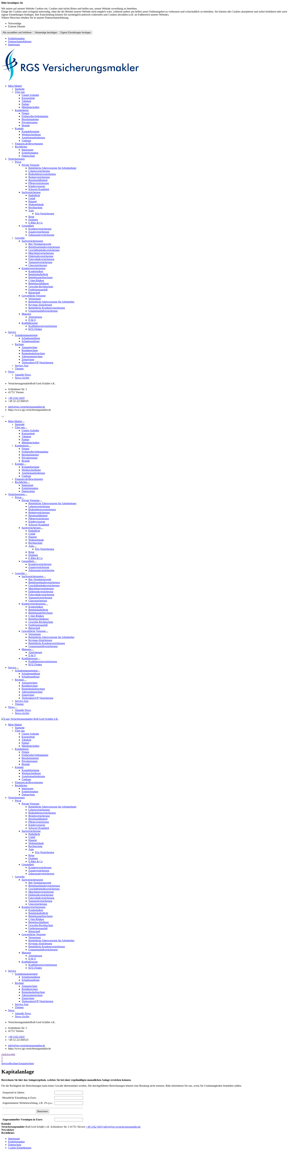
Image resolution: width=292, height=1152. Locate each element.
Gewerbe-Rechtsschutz (40, 286)
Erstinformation (16, 38)
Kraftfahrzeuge (30, 323)
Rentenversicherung (39, 177)
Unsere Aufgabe (30, 95)
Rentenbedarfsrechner (33, 353)
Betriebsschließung (38, 283)
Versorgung (34, 298)
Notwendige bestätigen (46, 32)
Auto (31, 210)
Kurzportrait (28, 98)
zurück (5, 1054)
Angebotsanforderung (33, 137)
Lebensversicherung (39, 171)
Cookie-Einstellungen (19, 1147)
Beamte (26, 125)
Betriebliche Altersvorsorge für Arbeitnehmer (52, 168)
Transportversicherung (40, 262)
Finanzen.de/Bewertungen (29, 143)
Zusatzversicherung (38, 231)
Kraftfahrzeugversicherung (42, 326)
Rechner (19, 344)
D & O (32, 320)
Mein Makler (15, 85)
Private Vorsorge (30, 164)
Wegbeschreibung (31, 134)
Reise (31, 216)
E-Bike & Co (35, 222)
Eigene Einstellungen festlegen (75, 32)
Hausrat (32, 201)
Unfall (31, 198)
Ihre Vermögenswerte (39, 244)
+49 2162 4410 (16, 398)
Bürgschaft (34, 292)
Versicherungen (16, 158)
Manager (26, 313)
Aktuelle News (23, 374)
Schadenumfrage (31, 341)
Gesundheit (28, 225)
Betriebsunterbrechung (40, 277)
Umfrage (26, 140)
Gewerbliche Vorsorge (34, 295)
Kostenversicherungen (33, 268)
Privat (18, 161)
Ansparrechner (29, 347)
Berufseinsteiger (30, 119)
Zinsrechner (28, 359)
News (11, 371)
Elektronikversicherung (40, 256)
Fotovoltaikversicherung (41, 259)
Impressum (14, 44)
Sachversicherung (31, 192)
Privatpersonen (30, 122)
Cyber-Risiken (36, 280)
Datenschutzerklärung (19, 41)
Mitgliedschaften (30, 107)
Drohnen (33, 219)
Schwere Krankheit (38, 189)
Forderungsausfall (37, 289)
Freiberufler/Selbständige (35, 116)
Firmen (25, 113)
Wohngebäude (36, 204)
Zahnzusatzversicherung (41, 234)
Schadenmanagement (26, 335)
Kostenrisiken (35, 271)
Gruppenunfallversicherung (43, 310)
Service (12, 332)
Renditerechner (30, 350)
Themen (19, 368)
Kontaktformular (30, 131)
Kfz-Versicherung (44, 213)
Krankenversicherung (39, 228)
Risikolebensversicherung (42, 174)
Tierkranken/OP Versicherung (37, 362)
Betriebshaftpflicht (38, 274)
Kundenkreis (22, 110)
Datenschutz (28, 155)
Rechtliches (21, 146)
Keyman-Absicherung (40, 304)
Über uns (20, 92)
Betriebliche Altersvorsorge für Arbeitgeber (51, 301)
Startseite (20, 88)
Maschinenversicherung (41, 253)
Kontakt (19, 128)
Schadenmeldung (31, 338)
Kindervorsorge (36, 186)
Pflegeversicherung (38, 183)
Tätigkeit (26, 101)
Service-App (21, 365)
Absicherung (35, 316)
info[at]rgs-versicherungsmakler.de (26, 406)
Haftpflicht (34, 195)
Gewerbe (20, 237)
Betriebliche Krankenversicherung (46, 307)
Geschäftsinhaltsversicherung (43, 250)
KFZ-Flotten (35, 329)
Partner (25, 104)
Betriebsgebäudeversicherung (44, 247)
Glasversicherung (37, 265)
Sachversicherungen (32, 240)
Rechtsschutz (35, 207)
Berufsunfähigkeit (37, 180)
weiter (12, 1054)
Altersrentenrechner (32, 356)
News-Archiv (22, 377)
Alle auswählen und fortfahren (17, 32)
